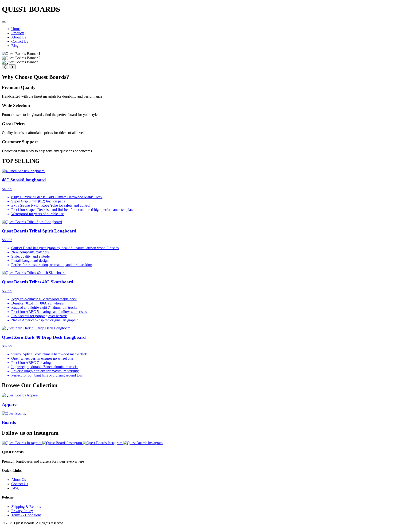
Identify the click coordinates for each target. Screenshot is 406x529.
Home (15, 29)
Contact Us (19, 41)
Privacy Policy (22, 511)
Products (17, 33)
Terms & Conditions (26, 515)
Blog (15, 46)
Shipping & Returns (26, 507)
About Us (18, 37)
